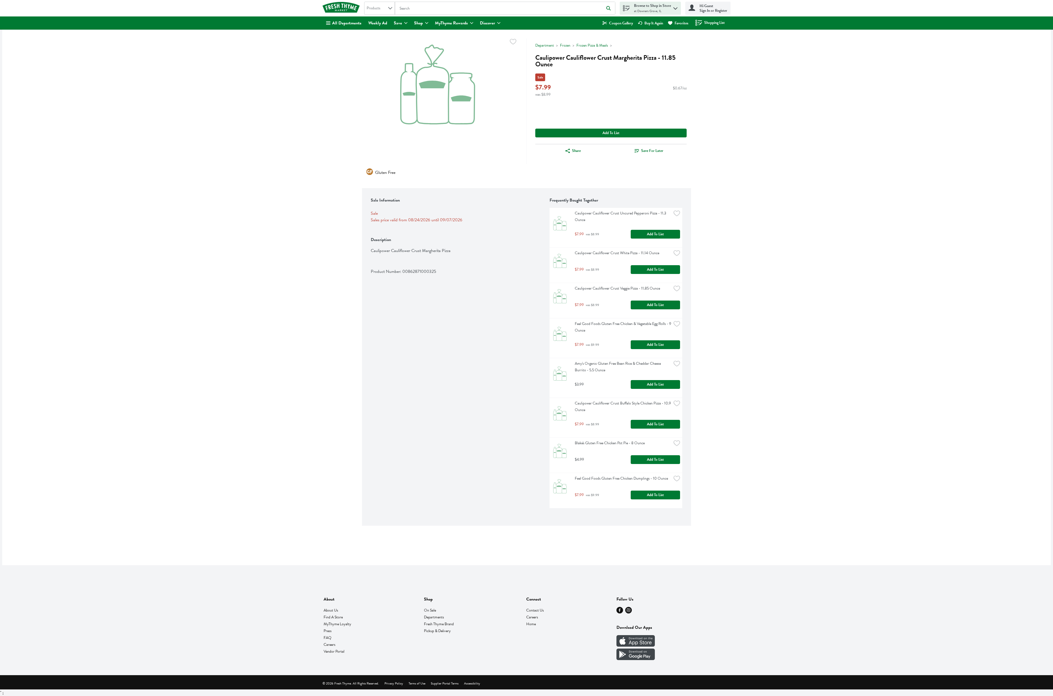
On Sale (430, 610)
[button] (675, 7)
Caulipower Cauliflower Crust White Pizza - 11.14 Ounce (617, 253)
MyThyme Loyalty (337, 624)
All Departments (346, 23)
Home (531, 624)
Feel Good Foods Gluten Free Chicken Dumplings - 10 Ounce (621, 478)
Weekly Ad (377, 23)
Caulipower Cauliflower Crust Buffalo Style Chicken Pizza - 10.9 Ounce (623, 406)
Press (328, 631)
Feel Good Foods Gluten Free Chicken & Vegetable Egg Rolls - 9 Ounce (623, 327)
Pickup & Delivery (437, 631)
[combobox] (379, 8)
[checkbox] (513, 42)
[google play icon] (635, 658)
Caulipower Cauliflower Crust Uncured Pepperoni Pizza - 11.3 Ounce (621, 216)
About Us (331, 610)
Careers (329, 644)
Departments (434, 617)
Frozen (565, 45)
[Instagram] (628, 612)
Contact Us (535, 610)
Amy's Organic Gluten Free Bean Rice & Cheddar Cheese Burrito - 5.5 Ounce (618, 367)
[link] (617, 23)
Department (544, 45)
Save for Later (652, 151)
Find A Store (333, 617)
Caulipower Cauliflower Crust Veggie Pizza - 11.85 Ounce (617, 288)
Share (576, 151)
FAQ (328, 638)
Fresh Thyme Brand (439, 624)
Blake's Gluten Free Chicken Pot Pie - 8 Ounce (610, 443)
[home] (342, 8)
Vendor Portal (334, 651)
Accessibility (472, 683)
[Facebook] (619, 612)
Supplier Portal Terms (444, 683)
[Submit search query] (608, 8)
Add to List (610, 133)
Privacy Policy (393, 683)
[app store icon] (635, 645)
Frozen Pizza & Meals (592, 45)
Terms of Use (417, 683)
